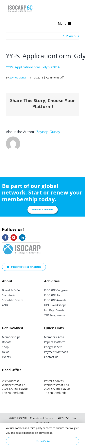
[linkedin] (22, 237)
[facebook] (5, 237)
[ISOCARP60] (20, 4)
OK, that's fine (43, 440)
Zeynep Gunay (17, 77)
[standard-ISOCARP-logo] (22, 244)
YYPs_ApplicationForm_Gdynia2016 (33, 67)
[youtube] (13, 237)
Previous (72, 36)
